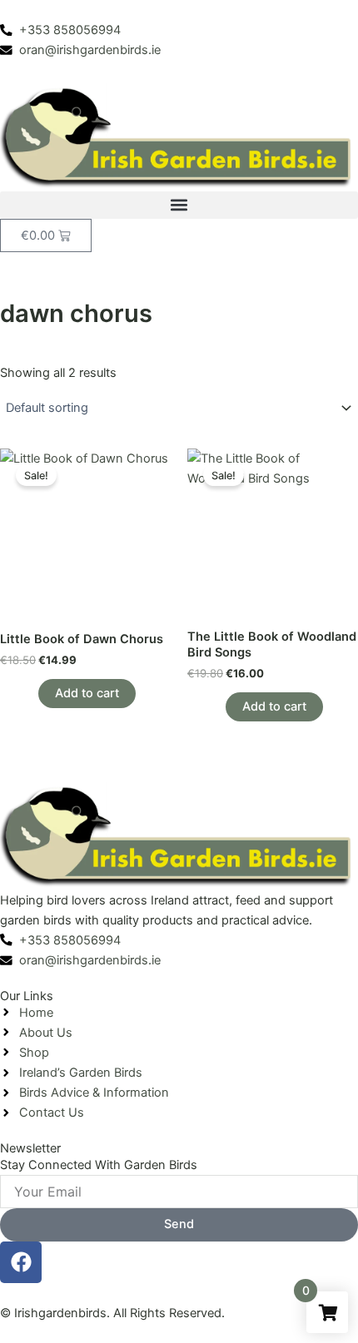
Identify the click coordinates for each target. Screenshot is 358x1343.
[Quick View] (30, 693)
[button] (179, 205)
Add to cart (87, 693)
